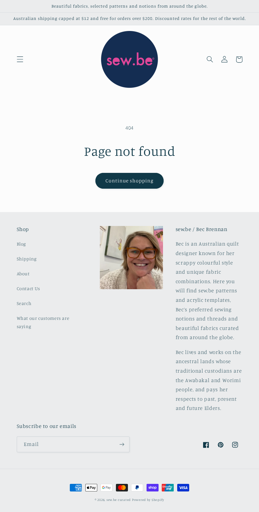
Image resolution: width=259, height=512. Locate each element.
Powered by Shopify (148, 500)
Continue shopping (129, 181)
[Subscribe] (122, 444)
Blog (21, 244)
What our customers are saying (43, 322)
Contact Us (28, 288)
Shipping (27, 258)
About (23, 273)
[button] (20, 59)
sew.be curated (118, 500)
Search (24, 303)
